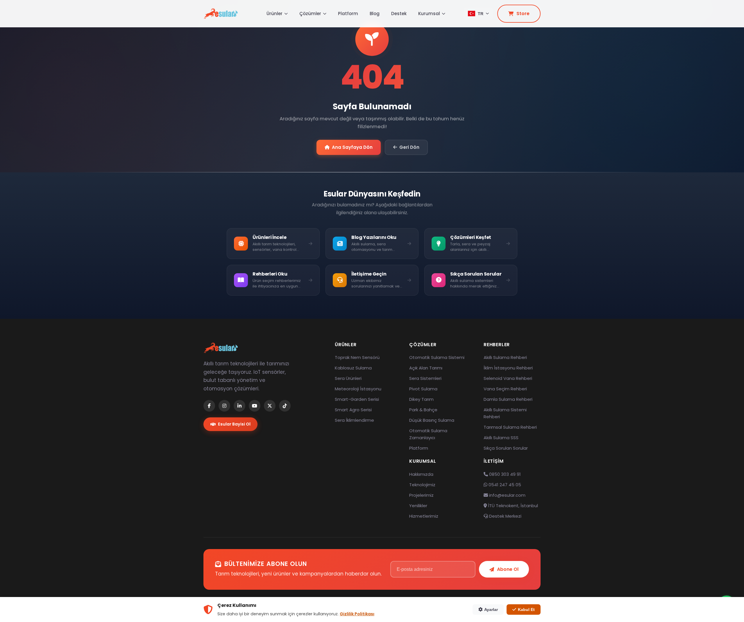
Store (523, 13)
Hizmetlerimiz (423, 516)
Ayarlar (491, 609)
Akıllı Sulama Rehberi (505, 357)
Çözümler (310, 13)
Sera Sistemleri (425, 378)
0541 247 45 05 (504, 485)
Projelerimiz (421, 495)
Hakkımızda (421, 474)
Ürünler (274, 13)
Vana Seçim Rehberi (505, 389)
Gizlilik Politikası (357, 614)
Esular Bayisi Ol (234, 424)
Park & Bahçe (423, 410)
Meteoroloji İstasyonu (358, 389)
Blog (375, 13)
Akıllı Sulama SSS (501, 438)
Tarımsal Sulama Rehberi (510, 427)
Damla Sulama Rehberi (508, 399)
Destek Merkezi (504, 516)
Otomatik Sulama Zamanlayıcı (428, 434)
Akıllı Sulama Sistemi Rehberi (505, 413)
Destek (399, 13)
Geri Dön (409, 147)
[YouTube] (254, 406)
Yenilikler (418, 506)
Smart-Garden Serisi (357, 399)
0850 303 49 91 (504, 474)
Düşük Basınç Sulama (431, 420)
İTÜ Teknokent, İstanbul (512, 506)
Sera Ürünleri (348, 378)
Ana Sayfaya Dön (352, 147)
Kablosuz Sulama (353, 368)
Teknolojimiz (422, 485)
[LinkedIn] (239, 406)
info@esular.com (507, 495)
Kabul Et (526, 609)
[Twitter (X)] (270, 406)
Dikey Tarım (421, 399)
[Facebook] (209, 406)
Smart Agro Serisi (353, 410)
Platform (348, 13)
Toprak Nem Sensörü (357, 357)
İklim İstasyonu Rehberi (508, 368)
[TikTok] (285, 406)
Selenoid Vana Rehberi (508, 378)
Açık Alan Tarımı (425, 368)
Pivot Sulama (423, 389)
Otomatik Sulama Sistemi (436, 357)
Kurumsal (429, 13)
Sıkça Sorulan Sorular (506, 448)
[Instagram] (224, 406)
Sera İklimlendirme (354, 420)
